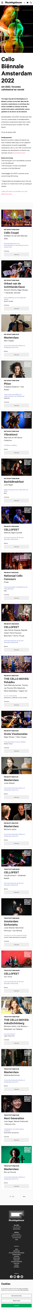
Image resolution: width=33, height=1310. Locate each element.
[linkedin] (18, 1276)
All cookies (16, 1305)
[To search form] (31, 2)
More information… (25, 1290)
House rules (17, 1259)
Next (24, 1196)
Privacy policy (16, 1258)
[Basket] (28, 2)
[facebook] (11, 1276)
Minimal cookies (16, 1300)
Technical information (16, 1261)
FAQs (16, 1249)
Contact (16, 1265)
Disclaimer (16, 1266)
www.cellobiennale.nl (19, 153)
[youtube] (14, 1276)
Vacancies (16, 1256)
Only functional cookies (16, 1295)
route (16, 1239)
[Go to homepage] (13, 2)
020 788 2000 (17, 1227)
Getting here (16, 1251)
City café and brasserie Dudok (16, 1252)
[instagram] (22, 1276)
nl (24, 2)
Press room (16, 1263)
